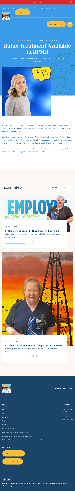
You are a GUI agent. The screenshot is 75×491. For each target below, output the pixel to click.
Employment (6, 421)
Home (4, 410)
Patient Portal (56, 24)
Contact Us (6, 425)
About (4, 413)
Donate (22, 12)
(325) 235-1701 (9, 8)
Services (5, 417)
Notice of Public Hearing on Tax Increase (15, 432)
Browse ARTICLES (60, 188)
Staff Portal (25, 8)
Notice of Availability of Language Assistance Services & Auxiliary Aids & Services (30, 440)
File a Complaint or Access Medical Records (17, 436)
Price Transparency (49, 8)
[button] (70, 24)
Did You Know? (25, 40)
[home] (6, 16)
